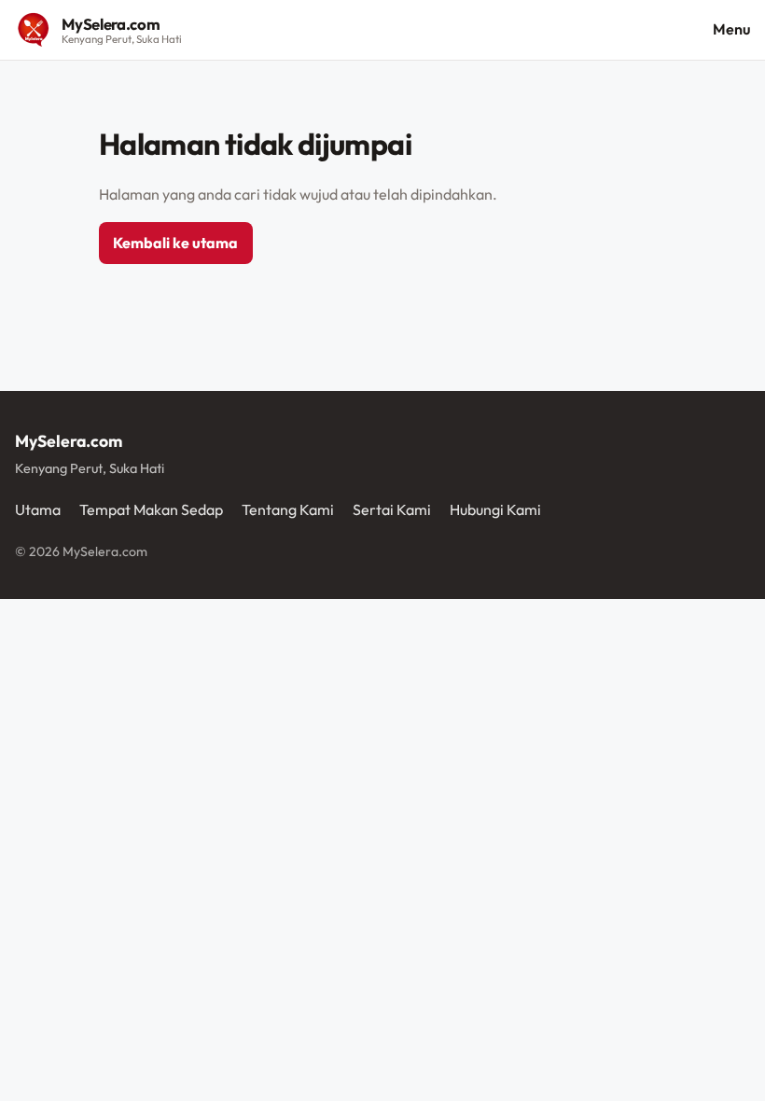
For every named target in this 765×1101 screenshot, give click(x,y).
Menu (731, 29)
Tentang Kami (288, 509)
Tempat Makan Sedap (151, 509)
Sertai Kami (392, 509)
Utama (38, 509)
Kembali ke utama (175, 242)
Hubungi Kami (495, 509)
